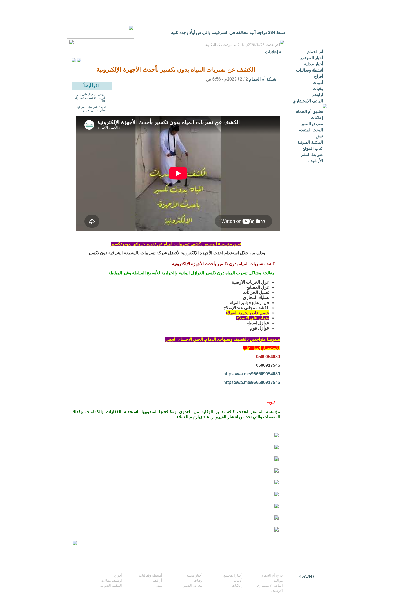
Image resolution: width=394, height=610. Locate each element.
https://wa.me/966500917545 (251, 382)
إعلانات (317, 117)
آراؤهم (317, 94)
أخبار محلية (313, 64)
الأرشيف (315, 160)
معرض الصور (312, 123)
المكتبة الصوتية (310, 142)
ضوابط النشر (312, 154)
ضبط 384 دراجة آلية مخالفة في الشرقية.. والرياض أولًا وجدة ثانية (228, 32)
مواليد (278, 580)
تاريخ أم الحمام (272, 575)
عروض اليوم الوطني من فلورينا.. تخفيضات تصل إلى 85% (90, 98)
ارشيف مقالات (111, 580)
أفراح (318, 76)
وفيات (318, 88)
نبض (319, 136)
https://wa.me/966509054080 (251, 374)
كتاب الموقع (313, 148)
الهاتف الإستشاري (308, 101)
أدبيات (318, 82)
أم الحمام (315, 51)
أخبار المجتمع (311, 57)
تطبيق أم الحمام (309, 111)
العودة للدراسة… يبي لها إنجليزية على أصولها (91, 108)
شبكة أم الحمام (262, 79)
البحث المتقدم (311, 130)
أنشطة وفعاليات (309, 70)
